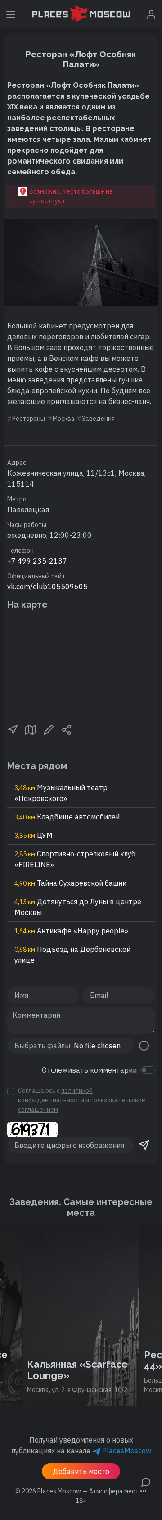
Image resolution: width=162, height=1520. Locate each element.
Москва (64, 418)
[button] (12, 728)
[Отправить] (144, 1145)
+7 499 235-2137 (37, 560)
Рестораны (28, 418)
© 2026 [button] (81, 1491)
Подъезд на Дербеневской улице (72, 955)
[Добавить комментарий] (145, 1481)
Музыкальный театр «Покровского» (61, 793)
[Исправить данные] (48, 728)
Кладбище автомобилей (67, 816)
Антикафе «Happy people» (71, 930)
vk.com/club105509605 (47, 586)
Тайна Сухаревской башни (70, 882)
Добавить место (81, 1471)
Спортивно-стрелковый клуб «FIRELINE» (74, 859)
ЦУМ (33, 835)
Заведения (98, 418)
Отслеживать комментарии (89, 1069)
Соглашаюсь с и (82, 1100)
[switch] (147, 1070)
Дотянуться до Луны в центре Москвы (77, 907)
